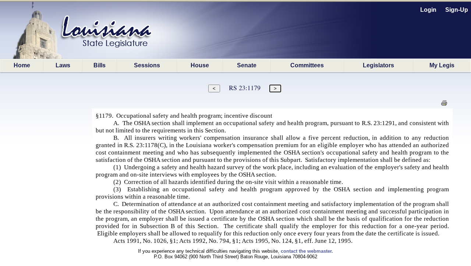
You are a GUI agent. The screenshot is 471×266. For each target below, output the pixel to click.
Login (428, 10)
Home (22, 65)
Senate (246, 65)
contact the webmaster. (307, 251)
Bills (99, 65)
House (200, 65)
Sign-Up (456, 10)
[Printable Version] (444, 105)
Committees (307, 65)
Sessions (147, 65)
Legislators (378, 65)
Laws (63, 65)
